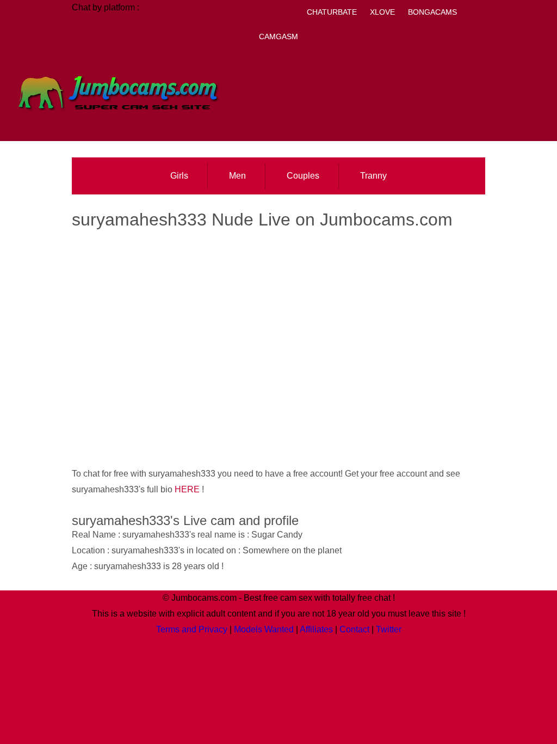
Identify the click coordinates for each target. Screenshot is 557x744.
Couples (303, 175)
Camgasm (278, 36)
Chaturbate (332, 12)
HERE (187, 489)
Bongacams (432, 12)
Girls (179, 175)
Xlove (382, 12)
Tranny (373, 175)
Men (237, 175)
